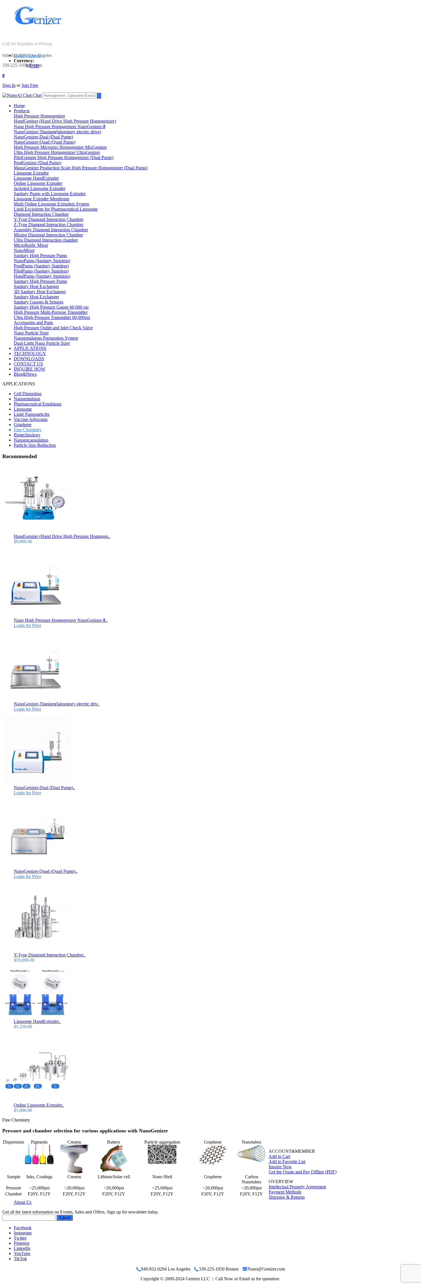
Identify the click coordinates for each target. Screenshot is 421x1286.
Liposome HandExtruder (36, 178)
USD (34, 65)
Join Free (29, 85)
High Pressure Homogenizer (39, 115)
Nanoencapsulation (31, 440)
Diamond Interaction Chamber (41, 214)
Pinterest (21, 1243)
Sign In (8, 85)
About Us (23, 1202)
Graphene (23, 424)
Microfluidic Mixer (31, 245)
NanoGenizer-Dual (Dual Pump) (43, 136)
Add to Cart (279, 1156)
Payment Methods (285, 1191)
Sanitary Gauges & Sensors (38, 301)
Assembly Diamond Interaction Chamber (51, 229)
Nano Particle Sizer (31, 332)
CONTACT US (28, 363)
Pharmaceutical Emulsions (37, 403)
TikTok (20, 1258)
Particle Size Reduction (35, 445)
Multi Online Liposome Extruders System (51, 203)
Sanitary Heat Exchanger (36, 286)
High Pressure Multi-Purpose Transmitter (51, 312)
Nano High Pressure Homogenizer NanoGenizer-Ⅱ (59, 126)
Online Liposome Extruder (38, 183)
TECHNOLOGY (30, 353)
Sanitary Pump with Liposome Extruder (50, 193)
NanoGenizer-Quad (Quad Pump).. (46, 871)
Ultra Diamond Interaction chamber (46, 240)
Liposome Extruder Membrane (41, 198)
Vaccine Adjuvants (31, 419)
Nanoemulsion (27, 398)
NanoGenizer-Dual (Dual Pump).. (44, 787)
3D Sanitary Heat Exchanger (40, 291)
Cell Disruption (28, 393)
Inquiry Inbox (27, 55)
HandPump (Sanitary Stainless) (42, 276)
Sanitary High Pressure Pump (40, 255)
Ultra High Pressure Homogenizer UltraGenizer (57, 152)
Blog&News (25, 374)
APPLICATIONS (30, 348)
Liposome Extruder (31, 172)
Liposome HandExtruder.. (37, 1021)
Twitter (20, 1238)
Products (21, 110)
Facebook (23, 1227)
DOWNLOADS (29, 358)
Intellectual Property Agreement (297, 1186)
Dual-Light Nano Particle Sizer (42, 343)
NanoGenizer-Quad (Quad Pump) (44, 142)
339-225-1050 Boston (22, 65)
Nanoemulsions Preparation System (46, 338)
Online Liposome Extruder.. (39, 1105)
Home (19, 105)
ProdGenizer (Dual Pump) (37, 162)
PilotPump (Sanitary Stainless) (41, 270)
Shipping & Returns (287, 1197)
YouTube (22, 1253)
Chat (36, 95)
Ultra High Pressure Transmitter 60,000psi (52, 317)
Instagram (23, 1232)
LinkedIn (22, 1248)
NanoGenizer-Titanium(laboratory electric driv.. (57, 703)
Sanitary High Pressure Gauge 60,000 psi (51, 307)
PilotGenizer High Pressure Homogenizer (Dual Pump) (63, 157)
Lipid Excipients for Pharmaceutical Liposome (56, 209)
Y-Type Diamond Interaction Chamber (48, 219)
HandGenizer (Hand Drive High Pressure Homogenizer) (65, 121)
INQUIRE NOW (29, 368)
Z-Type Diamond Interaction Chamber (48, 224)
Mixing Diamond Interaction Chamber (48, 234)
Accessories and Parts (33, 322)
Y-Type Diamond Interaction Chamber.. (49, 954)
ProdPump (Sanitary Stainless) (41, 265)
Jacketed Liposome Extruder (39, 188)
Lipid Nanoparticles (32, 414)
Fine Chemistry (28, 429)
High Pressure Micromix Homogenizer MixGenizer (60, 147)
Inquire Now (280, 1166)
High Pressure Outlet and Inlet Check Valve (53, 327)
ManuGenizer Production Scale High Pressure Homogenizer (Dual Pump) (80, 167)
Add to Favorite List (287, 1161)
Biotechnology (27, 434)
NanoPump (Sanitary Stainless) (42, 260)
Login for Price (27, 625)
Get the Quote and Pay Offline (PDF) (303, 1171)
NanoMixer (24, 250)
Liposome (23, 409)
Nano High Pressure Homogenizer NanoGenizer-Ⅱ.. (61, 620)
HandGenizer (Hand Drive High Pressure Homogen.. (62, 536)
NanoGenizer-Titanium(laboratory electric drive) (57, 131)
